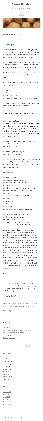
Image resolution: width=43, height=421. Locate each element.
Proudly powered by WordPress (12, 417)
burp (4, 359)
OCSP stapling (9, 44)
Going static (6, 328)
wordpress (6, 379)
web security (30, 304)
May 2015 (5, 399)
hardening (6, 366)
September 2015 (8, 394)
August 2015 (6, 397)
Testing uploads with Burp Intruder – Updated (17, 330)
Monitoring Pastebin (9, 338)
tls (23, 306)
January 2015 (7, 404)
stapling (19, 306)
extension (6, 364)
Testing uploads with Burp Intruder (13, 333)
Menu (21, 14)
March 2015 (6, 402)
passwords (6, 374)
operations (21, 304)
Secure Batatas (21, 4)
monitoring (6, 369)
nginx (9, 306)
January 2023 (7, 392)
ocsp (12, 306)
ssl (16, 306)
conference (6, 361)
